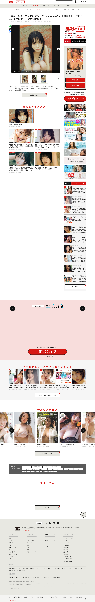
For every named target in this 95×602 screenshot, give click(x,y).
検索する (71, 2)
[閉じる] (85, 598)
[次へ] (58, 49)
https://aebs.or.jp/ (26, 530)
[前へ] (12, 49)
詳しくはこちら (12, 600)
